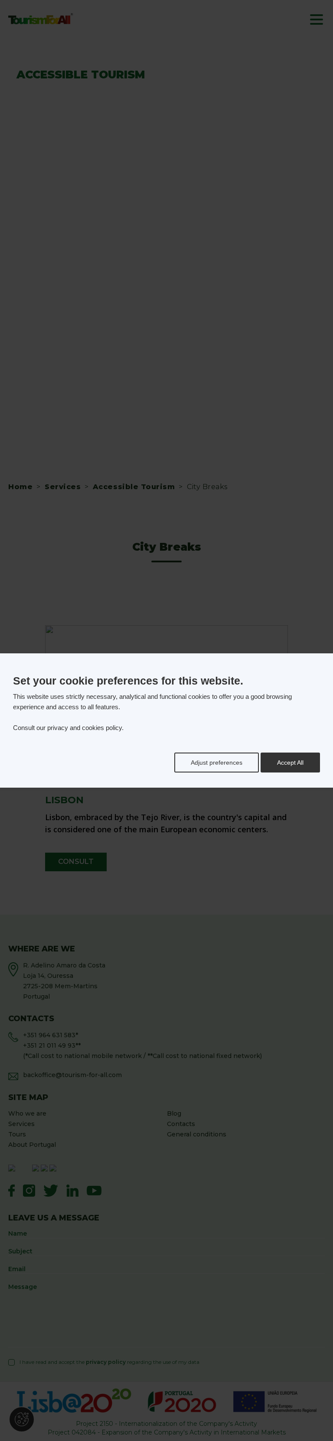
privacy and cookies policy (84, 727)
